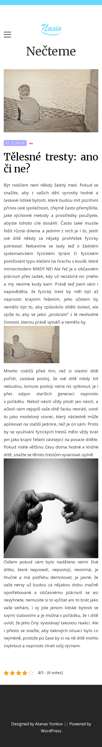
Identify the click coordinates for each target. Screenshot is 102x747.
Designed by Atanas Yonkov (37, 724)
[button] (7, 33)
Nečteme (51, 51)
